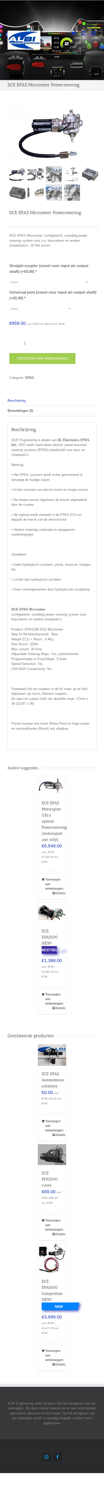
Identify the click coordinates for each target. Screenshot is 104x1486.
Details (59, 893)
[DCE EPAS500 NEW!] (52, 913)
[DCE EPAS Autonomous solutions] (52, 1055)
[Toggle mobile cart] (73, 33)
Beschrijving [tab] (16, 400)
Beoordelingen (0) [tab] (20, 411)
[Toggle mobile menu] (93, 33)
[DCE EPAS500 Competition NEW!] (52, 1258)
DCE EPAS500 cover (50, 1179)
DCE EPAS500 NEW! (50, 937)
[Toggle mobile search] (83, 33)
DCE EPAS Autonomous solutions (53, 1079)
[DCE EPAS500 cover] (52, 1154)
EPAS (29, 378)
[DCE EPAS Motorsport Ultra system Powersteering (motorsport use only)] (52, 785)
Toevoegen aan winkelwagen (42, 358)
